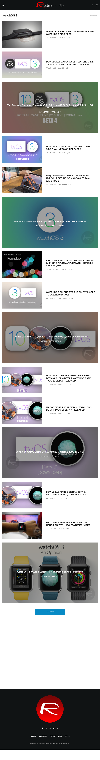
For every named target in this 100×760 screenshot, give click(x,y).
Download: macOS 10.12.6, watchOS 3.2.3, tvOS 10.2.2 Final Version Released (70, 63)
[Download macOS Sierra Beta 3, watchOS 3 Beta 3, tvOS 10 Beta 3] (50, 452)
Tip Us (67, 736)
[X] (46, 728)
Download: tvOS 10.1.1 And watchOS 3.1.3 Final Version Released (68, 147)
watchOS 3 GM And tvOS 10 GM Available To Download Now (70, 293)
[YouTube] (54, 728)
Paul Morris (51, 38)
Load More (50, 612)
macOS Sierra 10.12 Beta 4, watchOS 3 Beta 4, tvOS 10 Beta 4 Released (68, 408)
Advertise (43, 736)
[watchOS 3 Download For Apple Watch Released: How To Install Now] (50, 222)
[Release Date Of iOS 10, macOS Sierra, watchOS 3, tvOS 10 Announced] (50, 337)
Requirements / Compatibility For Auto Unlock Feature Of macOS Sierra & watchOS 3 (70, 178)
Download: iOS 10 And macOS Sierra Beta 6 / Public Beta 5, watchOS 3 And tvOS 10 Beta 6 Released (68, 378)
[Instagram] (50, 728)
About (33, 736)
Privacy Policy (56, 736)
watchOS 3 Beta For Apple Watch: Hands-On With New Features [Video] (68, 523)
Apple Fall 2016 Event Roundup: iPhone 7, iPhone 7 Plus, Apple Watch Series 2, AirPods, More (70, 263)
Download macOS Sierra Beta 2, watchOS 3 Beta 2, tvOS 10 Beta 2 (66, 493)
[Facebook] (42, 728)
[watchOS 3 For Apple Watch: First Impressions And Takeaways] (50, 573)
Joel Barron (51, 529)
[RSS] (57, 728)
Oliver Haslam (52, 269)
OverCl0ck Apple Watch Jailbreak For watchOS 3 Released (70, 32)
